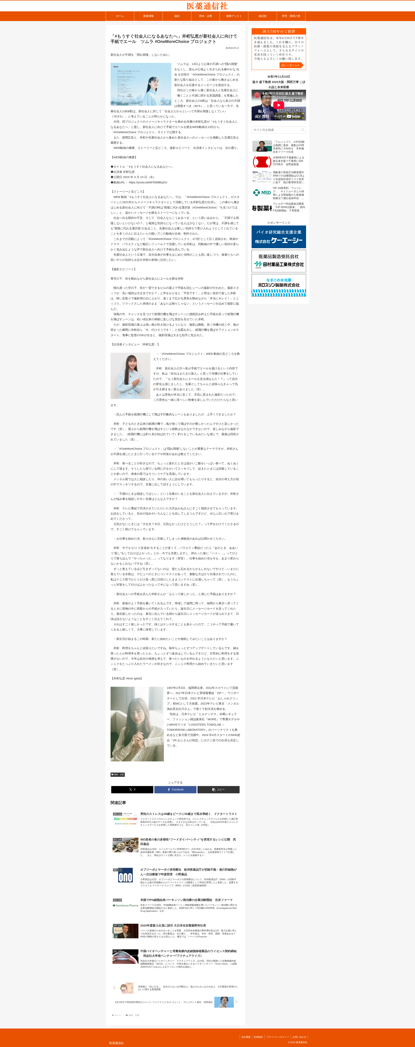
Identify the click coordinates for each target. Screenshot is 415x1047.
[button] (218, 789)
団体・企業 (119, 774)
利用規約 (258, 1037)
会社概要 (246, 1037)
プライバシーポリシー (278, 1037)
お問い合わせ (299, 1037)
